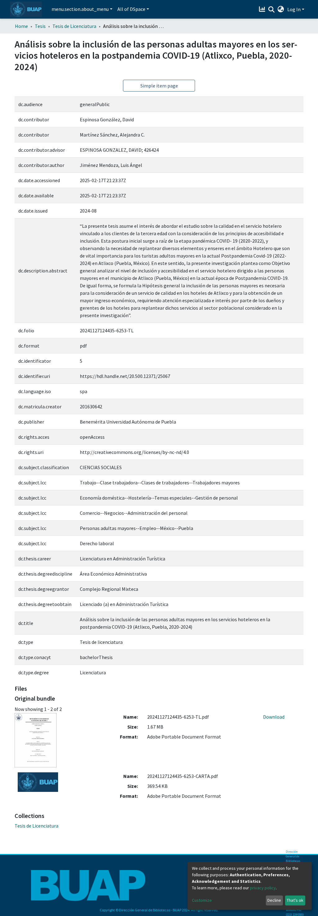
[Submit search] (271, 10)
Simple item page (159, 86)
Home (21, 26)
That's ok (295, 900)
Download (273, 717)
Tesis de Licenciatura (74, 26)
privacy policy (263, 888)
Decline (274, 900)
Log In (294, 9)
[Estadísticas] (262, 9)
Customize (202, 900)
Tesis (40, 26)
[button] (281, 9)
